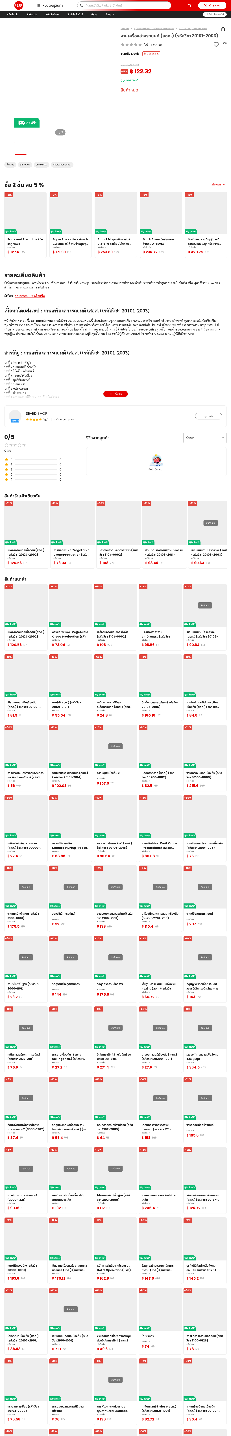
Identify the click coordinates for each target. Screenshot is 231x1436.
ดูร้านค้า (208, 416)
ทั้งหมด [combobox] (190, 438)
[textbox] (115, 388)
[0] (189, 5)
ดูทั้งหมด (215, 184)
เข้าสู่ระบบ (215, 5)
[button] (215, 14)
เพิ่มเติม (118, 393)
